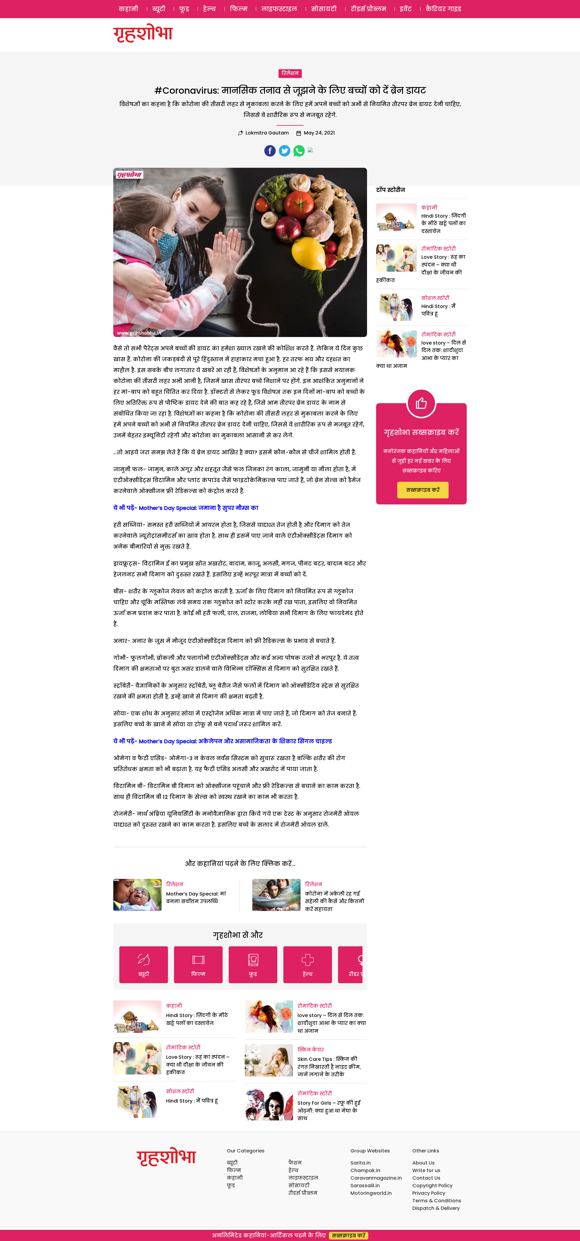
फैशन (295, 1162)
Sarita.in (360, 1162)
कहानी (128, 9)
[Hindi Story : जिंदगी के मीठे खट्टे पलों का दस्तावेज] (137, 1016)
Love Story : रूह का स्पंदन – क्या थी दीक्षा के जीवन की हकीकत (198, 1065)
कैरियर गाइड (443, 9)
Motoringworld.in (371, 1193)
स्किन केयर (311, 1049)
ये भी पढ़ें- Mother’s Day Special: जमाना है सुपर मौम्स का (185, 508)
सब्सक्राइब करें (423, 490)
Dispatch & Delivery (436, 1208)
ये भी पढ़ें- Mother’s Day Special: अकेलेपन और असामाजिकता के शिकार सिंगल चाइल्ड (222, 741)
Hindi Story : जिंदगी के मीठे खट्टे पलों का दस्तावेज (443, 223)
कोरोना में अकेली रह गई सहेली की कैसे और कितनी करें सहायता (334, 901)
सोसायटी (324, 9)
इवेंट (406, 9)
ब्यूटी (159, 9)
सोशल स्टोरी (180, 1091)
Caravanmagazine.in (376, 1178)
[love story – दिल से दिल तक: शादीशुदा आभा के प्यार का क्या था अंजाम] (269, 1016)
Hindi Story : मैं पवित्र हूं (192, 1100)
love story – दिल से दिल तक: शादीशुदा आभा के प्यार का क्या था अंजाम (332, 1023)
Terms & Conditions (436, 1200)
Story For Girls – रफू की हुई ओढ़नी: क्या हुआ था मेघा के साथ (329, 1111)
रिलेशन (290, 73)
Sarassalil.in (365, 1185)
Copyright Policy (432, 1185)
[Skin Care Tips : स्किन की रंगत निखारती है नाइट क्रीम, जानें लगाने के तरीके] (269, 1060)
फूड (184, 9)
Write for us (426, 1170)
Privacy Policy (428, 1193)
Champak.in (365, 1170)
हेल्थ (209, 9)
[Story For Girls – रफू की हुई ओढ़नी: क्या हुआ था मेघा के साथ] (269, 1104)
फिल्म (239, 9)
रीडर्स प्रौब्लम (368, 9)
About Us (423, 1162)
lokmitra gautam (267, 132)
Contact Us (426, 1178)
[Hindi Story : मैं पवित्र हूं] (137, 1102)
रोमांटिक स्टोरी (183, 1047)
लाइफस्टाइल (279, 9)
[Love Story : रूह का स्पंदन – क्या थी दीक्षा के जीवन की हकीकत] (137, 1058)
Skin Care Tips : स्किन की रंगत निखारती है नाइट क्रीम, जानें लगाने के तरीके (329, 1067)
